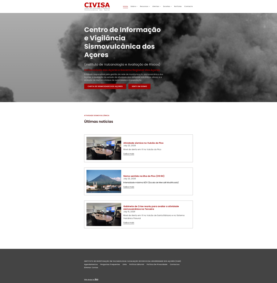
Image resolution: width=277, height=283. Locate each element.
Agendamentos (91, 264)
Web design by (89, 279)
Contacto (188, 6)
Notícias (178, 6)
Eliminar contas (91, 267)
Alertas (155, 6)
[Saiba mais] (103, 148)
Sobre (133, 6)
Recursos (144, 6)
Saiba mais (128, 154)
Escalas (166, 6)
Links (125, 264)
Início (125, 6)
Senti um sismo (139, 86)
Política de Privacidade (157, 264)
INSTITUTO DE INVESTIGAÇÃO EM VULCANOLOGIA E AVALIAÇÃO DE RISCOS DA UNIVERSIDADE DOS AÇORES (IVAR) (132, 261)
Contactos (175, 264)
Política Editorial (136, 264)
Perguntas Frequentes (110, 264)
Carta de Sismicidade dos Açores (105, 86)
